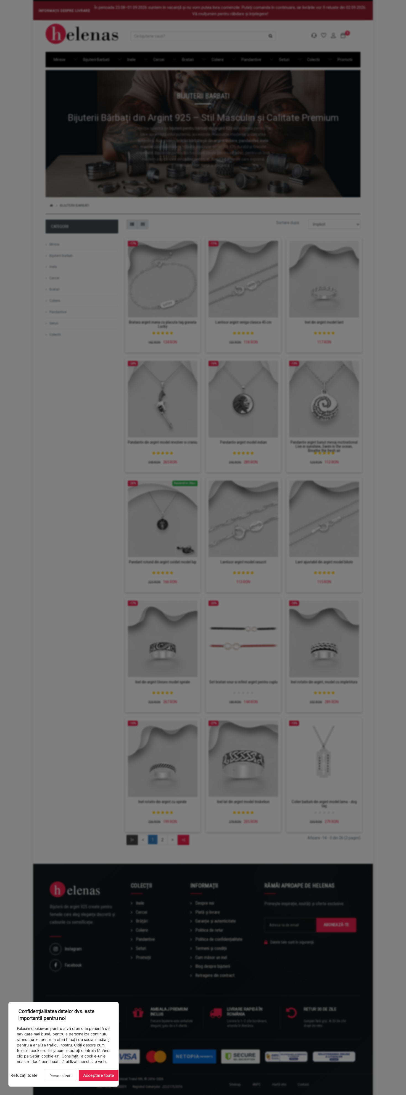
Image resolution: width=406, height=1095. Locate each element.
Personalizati (60, 1075)
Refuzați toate (24, 1075)
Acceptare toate (98, 1075)
